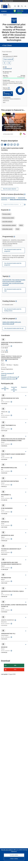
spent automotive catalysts (9, 225)
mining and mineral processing (18, 199)
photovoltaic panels (7, 229)
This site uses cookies (6, 849)
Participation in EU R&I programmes (11, 377)
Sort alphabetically (5, 388)
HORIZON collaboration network (10, 379)
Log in (15, 6)
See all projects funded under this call (13, 328)
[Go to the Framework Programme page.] (14, 20)
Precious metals (6, 214)
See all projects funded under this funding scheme (12, 309)
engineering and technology (8, 197)
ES (8, 144)
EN (5, 144)
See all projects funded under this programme (12, 250)
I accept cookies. (14, 855)
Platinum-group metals (8, 217)
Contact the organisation (8, 373)
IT (14, 144)
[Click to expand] (25, 395)
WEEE (21, 225)
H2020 (5, 14)
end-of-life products (7, 221)
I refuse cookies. (14, 858)
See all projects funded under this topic (12, 290)
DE (2, 144)
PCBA (17, 229)
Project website (8, 60)
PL (17, 144)
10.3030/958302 (6, 68)
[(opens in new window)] (6, 5)
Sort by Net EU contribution (14, 389)
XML (15, 665)
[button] (18, 6)
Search (21, 6)
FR (11, 144)
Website (5, 375)
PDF (15, 669)
